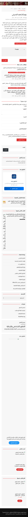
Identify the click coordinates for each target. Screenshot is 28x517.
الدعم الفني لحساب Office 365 (18, 282)
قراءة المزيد (19, 469)
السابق (22, 60)
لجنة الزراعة (8, 19)
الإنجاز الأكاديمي (23, 161)
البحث (24, 147)
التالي (5, 60)
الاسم (24, 116)
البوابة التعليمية (22, 270)
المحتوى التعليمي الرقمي (20, 273)
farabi (24, 17)
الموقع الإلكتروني (22, 128)
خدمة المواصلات (21, 276)
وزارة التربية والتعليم (21, 267)
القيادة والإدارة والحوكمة (21, 162)
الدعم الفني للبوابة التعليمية (19, 285)
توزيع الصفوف (22, 279)
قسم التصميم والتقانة (12, 72)
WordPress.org (21, 316)
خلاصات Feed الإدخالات (20, 310)
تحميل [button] (19, 500)
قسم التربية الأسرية (21, 19)
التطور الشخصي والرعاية (20, 43)
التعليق (24, 109)
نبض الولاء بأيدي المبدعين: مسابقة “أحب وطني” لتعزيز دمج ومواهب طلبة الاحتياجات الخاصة (14, 92)
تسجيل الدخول (22, 307)
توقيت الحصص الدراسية (20, 261)
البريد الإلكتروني (22, 122)
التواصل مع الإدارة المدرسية (19, 288)
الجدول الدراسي (21, 258)
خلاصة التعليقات (21, 313)
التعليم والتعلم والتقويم (9, 161)
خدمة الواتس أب (21, 264)
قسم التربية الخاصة (13, 19)
